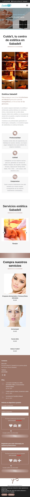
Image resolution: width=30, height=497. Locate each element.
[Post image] (2, 383)
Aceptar (4, 494)
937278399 (7, 1)
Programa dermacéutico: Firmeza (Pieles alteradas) (15, 297)
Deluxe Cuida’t (15, 349)
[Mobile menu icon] (27, 5)
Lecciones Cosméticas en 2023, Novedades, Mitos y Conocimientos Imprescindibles (15, 384)
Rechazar (11, 494)
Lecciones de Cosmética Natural (14, 396)
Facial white (15, 339)
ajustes (12, 492)
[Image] (15, 229)
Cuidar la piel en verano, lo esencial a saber (17, 391)
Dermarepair (15, 329)
